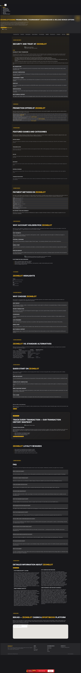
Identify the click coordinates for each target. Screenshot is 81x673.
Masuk (50, 670)
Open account (49, 647)
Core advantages (41, 34)
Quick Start (63, 34)
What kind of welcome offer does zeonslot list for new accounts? (22, 534)
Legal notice (35, 650)
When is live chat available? (17, 548)
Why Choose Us (52, 34)
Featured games (28, 34)
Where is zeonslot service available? (18, 471)
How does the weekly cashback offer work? (19, 491)
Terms (35, 648)
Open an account (3, 27)
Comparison (58, 34)
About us (35, 647)
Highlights (47, 34)
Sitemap (48, 651)
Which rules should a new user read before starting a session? (22, 526)
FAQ (47, 650)
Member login (9, 27)
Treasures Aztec (6, 9)
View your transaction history (18, 436)
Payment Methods (34, 34)
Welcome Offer (69, 34)
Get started (15, 408)
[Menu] (5, 5)
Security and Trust (16, 34)
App (47, 649)
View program (33, 120)
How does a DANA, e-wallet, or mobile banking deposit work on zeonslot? (24, 518)
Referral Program (6, 10)
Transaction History (6, 11)
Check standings (41, 118)
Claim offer (22, 114)
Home (4, 7)
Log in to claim (34, 116)
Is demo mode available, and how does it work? (20, 484)
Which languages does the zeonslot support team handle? (21, 505)
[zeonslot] (2, 5)
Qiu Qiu (4, 12)
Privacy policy (36, 649)
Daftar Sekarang (42, 670)
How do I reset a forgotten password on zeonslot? (20, 512)
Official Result (5, 8)
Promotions (22, 34)
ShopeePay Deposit (6, 13)
